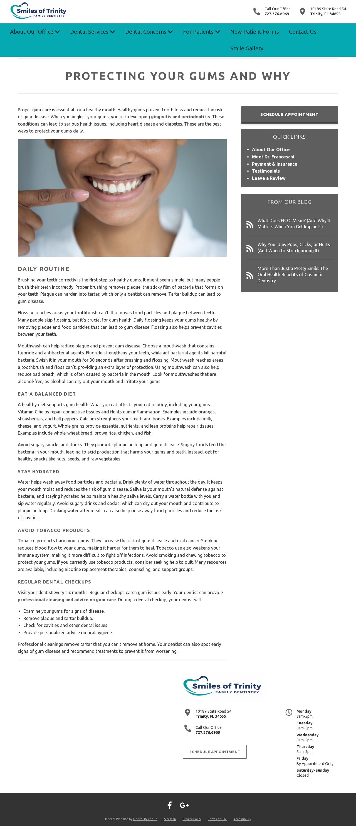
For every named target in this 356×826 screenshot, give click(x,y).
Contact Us (303, 31)
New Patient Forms (254, 31)
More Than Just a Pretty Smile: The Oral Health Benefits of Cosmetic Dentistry (293, 274)
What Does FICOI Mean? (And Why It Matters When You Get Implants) (294, 223)
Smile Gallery (246, 48)
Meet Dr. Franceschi (273, 156)
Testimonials (266, 170)
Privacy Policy (192, 819)
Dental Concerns (145, 31)
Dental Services (89, 31)
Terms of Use (217, 819)
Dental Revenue (145, 819)
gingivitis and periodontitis (180, 116)
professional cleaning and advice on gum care (67, 599)
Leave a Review (269, 178)
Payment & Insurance (274, 163)
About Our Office (31, 31)
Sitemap (170, 819)
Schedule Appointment (289, 114)
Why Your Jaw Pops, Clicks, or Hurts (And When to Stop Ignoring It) (294, 247)
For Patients (198, 31)
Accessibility (242, 819)
